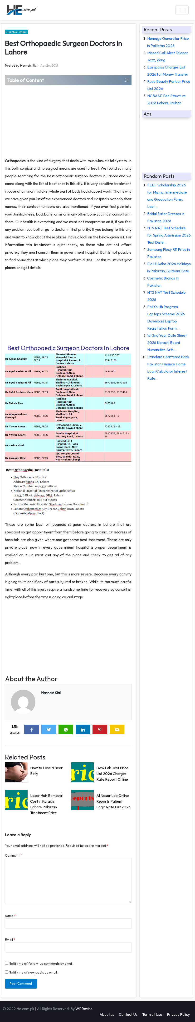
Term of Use (152, 1014)
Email (10, 940)
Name (10, 916)
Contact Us (128, 1014)
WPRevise (84, 1008)
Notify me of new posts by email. (33, 972)
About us (106, 1014)
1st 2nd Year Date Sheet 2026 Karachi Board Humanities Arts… (167, 342)
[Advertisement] (68, 121)
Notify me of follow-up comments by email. (41, 963)
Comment (13, 855)
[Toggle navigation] (182, 10)
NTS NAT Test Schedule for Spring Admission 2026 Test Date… (169, 235)
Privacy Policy (178, 1014)
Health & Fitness (16, 31)
